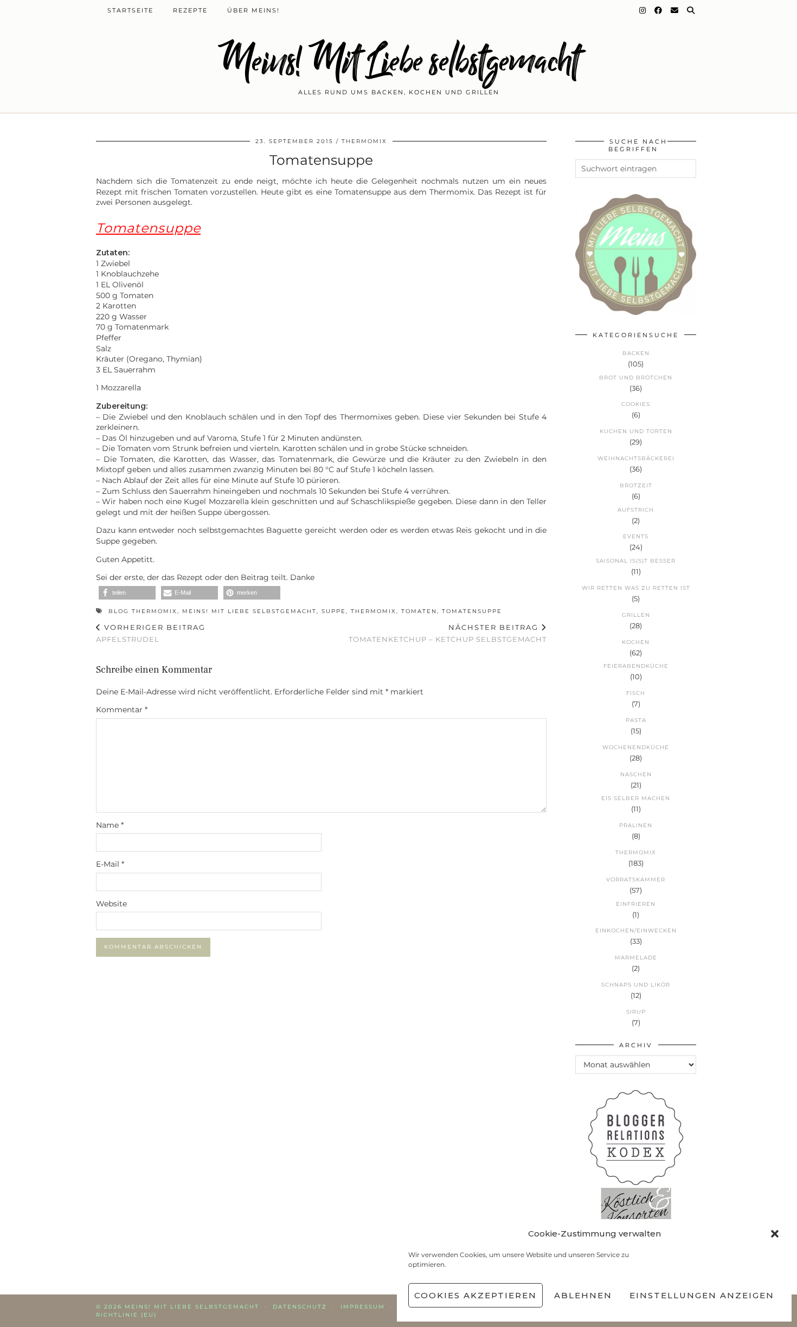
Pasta (636, 720)
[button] (774, 1233)
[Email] (675, 10)
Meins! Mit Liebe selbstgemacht (398, 61)
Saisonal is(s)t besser (636, 560)
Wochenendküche (635, 747)
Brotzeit (636, 485)
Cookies (635, 404)
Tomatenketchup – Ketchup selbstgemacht (448, 633)
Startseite (130, 10)
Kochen (636, 642)
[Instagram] (643, 10)
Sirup (636, 1011)
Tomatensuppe (472, 611)
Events (635, 536)
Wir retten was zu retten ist (636, 587)
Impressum (362, 1306)
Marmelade (636, 957)
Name (110, 825)
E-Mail (110, 864)
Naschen (636, 774)
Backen (636, 353)
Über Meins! (253, 10)
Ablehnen (583, 1295)
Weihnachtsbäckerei (635, 458)
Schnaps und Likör (635, 984)
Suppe (334, 611)
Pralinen (635, 825)
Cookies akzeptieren (475, 1295)
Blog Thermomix (142, 611)
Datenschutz (300, 1306)
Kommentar (121, 709)
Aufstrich (636, 509)
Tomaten (419, 611)
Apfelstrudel (150, 633)
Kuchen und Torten (636, 431)
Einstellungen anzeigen (701, 1295)
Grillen (636, 615)
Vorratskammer (635, 879)
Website (111, 904)
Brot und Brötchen (635, 377)
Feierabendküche (636, 665)
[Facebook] (658, 10)
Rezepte (190, 10)
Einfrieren (635, 903)
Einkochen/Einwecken (636, 930)
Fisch (635, 693)
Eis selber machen (635, 798)
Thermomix (364, 141)
